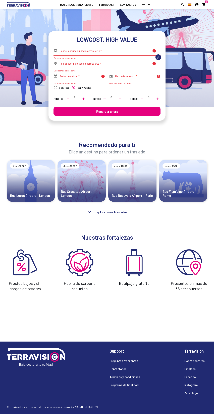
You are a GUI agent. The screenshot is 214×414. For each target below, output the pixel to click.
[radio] (60, 87)
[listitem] (76, 5)
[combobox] (105, 52)
